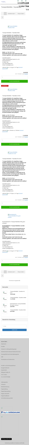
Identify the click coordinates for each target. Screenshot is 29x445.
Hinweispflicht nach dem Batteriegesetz (10, 354)
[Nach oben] (24, 442)
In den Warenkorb (15, 81)
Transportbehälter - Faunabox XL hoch (11, 158)
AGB (2, 356)
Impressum (3, 343)
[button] (2, 13)
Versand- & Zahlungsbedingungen (8, 349)
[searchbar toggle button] (19, 2)
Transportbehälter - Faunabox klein (11, 32)
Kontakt (3, 346)
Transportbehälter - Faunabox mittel (11, 95)
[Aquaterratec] (3, 2)
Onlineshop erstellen (9, 443)
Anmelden (14, 329)
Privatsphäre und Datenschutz (7, 359)
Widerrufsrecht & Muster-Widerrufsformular (11, 351)
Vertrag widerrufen (6, 439)
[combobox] (11, 13)
